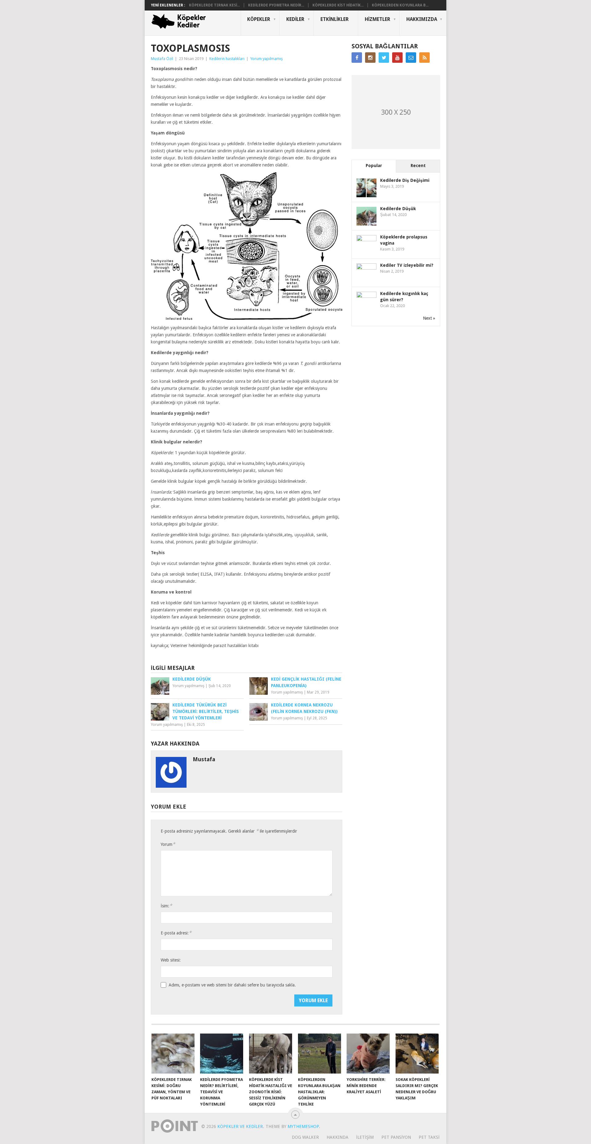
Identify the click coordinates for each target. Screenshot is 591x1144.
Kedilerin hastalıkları (226, 58)
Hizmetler (377, 19)
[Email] (411, 57)
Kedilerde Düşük (398, 208)
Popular (374, 165)
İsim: (166, 906)
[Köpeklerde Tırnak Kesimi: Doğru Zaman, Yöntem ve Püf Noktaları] (173, 1054)
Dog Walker (305, 1137)
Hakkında (337, 1137)
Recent (418, 165)
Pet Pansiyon (396, 1137)
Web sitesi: (171, 960)
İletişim (365, 1137)
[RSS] (424, 57)
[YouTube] (397, 57)
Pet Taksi (429, 1137)
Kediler (295, 19)
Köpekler (258, 19)
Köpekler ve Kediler (240, 1126)
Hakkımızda (421, 19)
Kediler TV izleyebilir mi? (406, 265)
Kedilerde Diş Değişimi (404, 180)
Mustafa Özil (162, 58)
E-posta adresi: (176, 933)
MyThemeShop (303, 1126)
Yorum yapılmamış (266, 58)
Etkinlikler (334, 19)
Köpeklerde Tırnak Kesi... (214, 5)
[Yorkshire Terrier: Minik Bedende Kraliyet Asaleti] (368, 1054)
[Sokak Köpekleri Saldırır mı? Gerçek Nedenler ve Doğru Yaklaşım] (417, 1054)
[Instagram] (370, 57)
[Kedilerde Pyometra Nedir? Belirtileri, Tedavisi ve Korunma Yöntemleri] (221, 1054)
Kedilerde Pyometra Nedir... (276, 5)
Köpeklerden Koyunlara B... (400, 5)
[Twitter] (384, 57)
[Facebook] (357, 57)
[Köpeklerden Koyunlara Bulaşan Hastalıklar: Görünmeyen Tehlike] (319, 1054)
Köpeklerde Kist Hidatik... (338, 5)
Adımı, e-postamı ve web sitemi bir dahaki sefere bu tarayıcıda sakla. (232, 984)
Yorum (168, 844)
